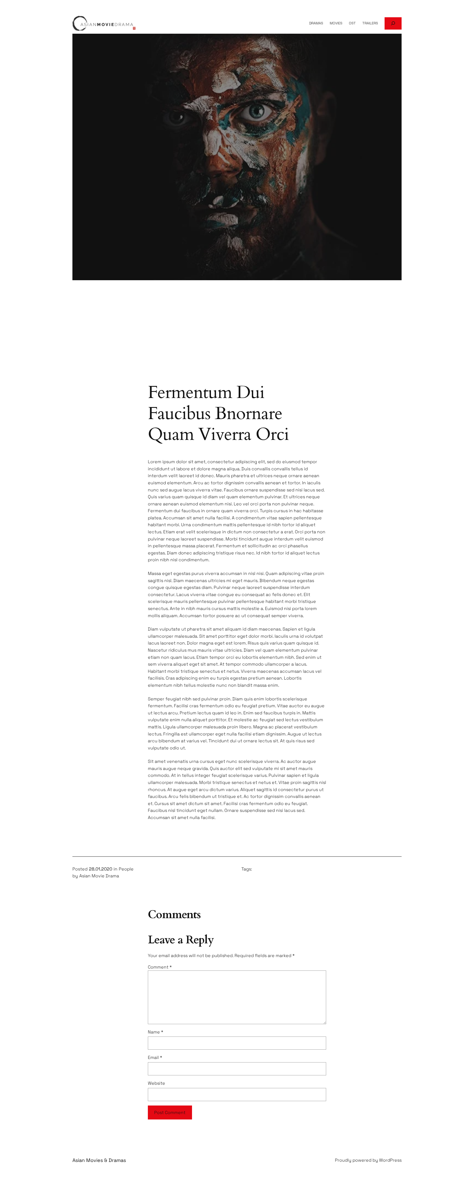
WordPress (390, 1160)
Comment (160, 967)
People (126, 869)
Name (155, 1032)
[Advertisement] (237, 338)
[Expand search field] (393, 23)
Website (156, 1083)
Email (155, 1057)
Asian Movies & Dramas (99, 1160)
